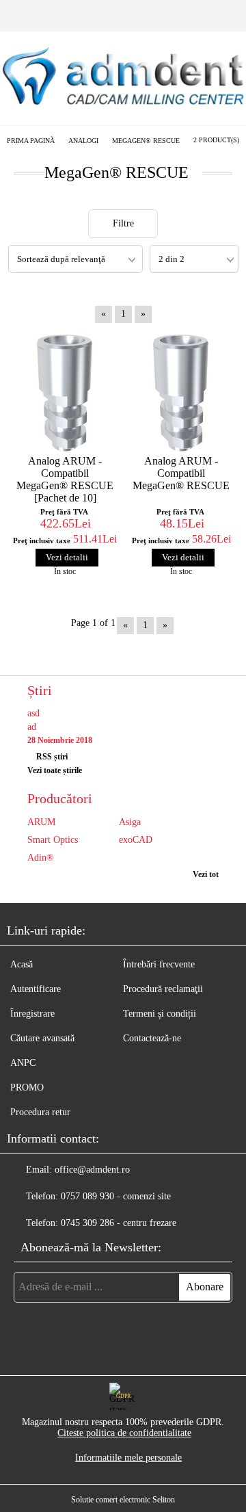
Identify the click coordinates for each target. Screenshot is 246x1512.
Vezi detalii (67, 557)
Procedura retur (40, 1112)
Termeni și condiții (159, 1013)
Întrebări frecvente (159, 964)
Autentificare (35, 989)
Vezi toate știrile (54, 770)
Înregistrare (32, 1013)
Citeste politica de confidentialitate (124, 1433)
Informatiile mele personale (128, 1457)
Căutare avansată (42, 1038)
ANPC (23, 1063)
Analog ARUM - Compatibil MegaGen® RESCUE (181, 473)
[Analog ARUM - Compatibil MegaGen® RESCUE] (181, 393)
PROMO (27, 1087)
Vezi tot (206, 874)
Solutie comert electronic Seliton (123, 1499)
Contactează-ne (152, 1038)
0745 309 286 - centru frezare (118, 1223)
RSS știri (52, 756)
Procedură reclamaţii (163, 989)
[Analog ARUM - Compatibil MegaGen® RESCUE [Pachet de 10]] (65, 393)
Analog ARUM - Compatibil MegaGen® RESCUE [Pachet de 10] (64, 479)
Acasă (21, 964)
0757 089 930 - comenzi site (116, 1196)
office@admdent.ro (92, 1169)
